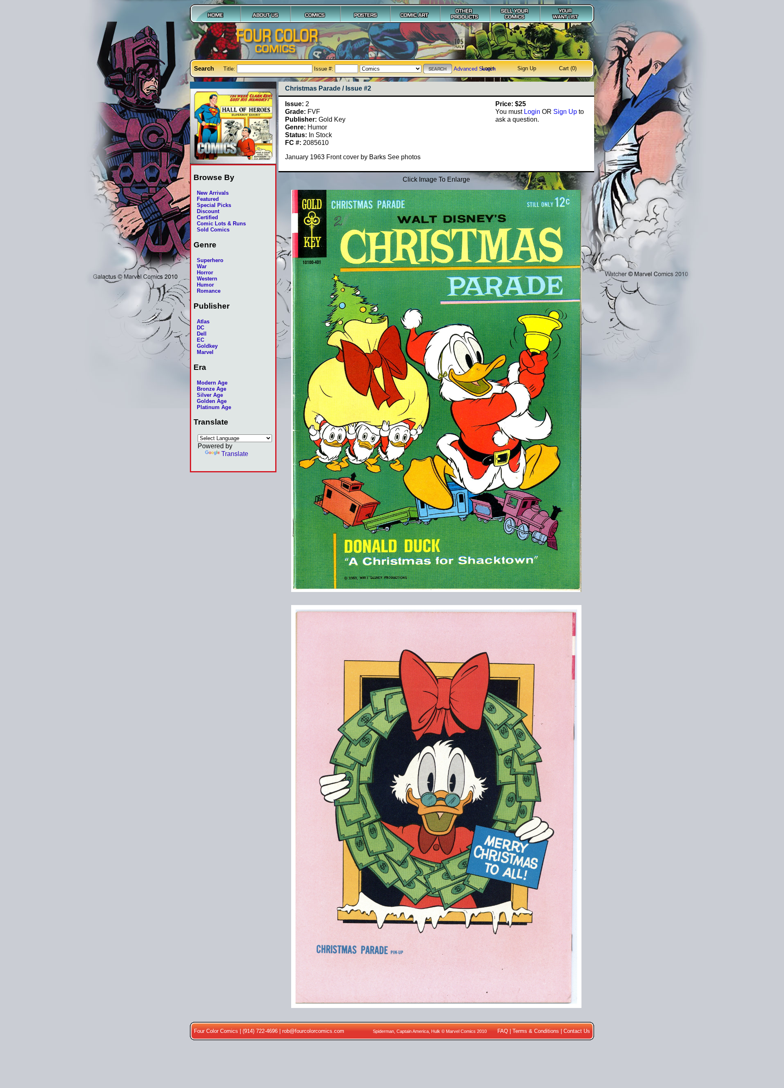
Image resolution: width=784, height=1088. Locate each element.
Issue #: (324, 69)
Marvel (205, 352)
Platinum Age (214, 407)
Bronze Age (211, 389)
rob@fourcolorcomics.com (313, 1031)
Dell (202, 334)
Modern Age (212, 383)
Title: (230, 69)
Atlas (203, 321)
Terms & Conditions (535, 1031)
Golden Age (212, 401)
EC (200, 340)
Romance (208, 291)
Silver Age (210, 395)
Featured (208, 199)
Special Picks (214, 205)
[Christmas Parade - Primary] (436, 596)
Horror (205, 272)
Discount (208, 211)
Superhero (210, 260)
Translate (234, 453)
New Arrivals (213, 193)
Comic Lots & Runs (221, 223)
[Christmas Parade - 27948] (436, 1012)
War (202, 266)
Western (207, 279)
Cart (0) (568, 68)
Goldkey (207, 346)
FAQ (502, 1031)
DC (200, 328)
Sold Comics (213, 230)
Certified (207, 217)
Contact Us (577, 1031)
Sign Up (526, 68)
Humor (205, 285)
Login (488, 68)
